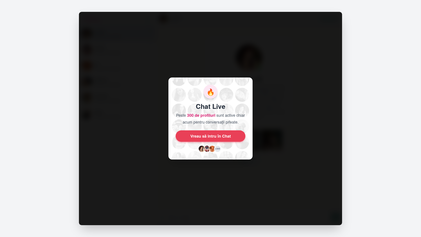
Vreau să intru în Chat (210, 136)
